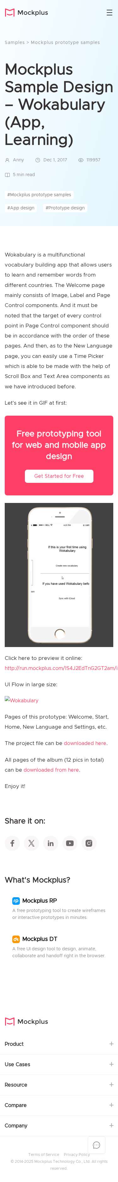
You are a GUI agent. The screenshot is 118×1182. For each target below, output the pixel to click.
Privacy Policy (77, 1155)
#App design (20, 208)
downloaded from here (51, 770)
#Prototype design (65, 208)
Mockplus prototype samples (65, 42)
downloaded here (85, 743)
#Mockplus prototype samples (39, 195)
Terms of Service (43, 1155)
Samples (15, 42)
